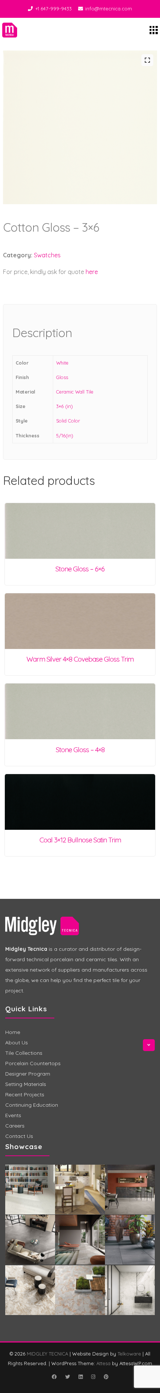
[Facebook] (54, 1377)
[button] (147, 60)
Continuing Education (31, 1105)
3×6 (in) (64, 406)
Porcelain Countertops (33, 1063)
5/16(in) (64, 435)
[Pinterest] (106, 1377)
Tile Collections (23, 1053)
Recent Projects (24, 1094)
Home (12, 1032)
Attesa (103, 1363)
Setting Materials (25, 1084)
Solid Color (68, 421)
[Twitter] (67, 1377)
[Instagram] (93, 1377)
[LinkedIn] (80, 1377)
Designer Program (27, 1073)
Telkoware (129, 1354)
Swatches (47, 255)
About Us (16, 1042)
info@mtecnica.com (108, 9)
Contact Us (19, 1136)
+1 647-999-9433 (53, 9)
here (92, 271)
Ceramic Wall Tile (74, 392)
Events (13, 1115)
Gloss (62, 377)
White (62, 363)
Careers (15, 1125)
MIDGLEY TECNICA (47, 1354)
